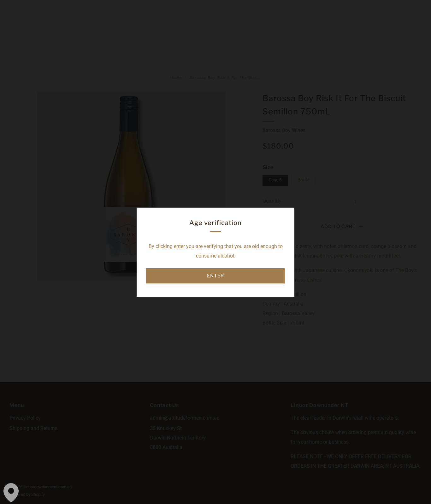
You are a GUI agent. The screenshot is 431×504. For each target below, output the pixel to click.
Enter (215, 276)
